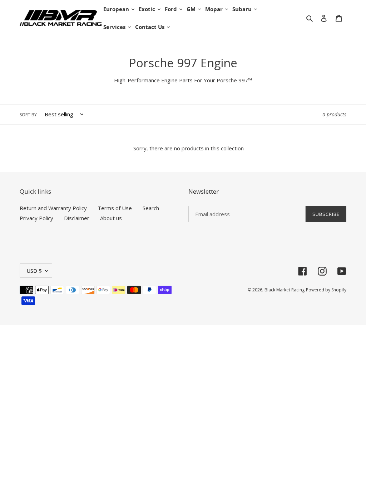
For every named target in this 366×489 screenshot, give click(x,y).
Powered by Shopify (326, 290)
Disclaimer (76, 218)
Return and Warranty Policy (53, 208)
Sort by (28, 115)
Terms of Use (115, 208)
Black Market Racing (284, 290)
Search (151, 208)
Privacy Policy (36, 218)
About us (111, 218)
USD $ (34, 270)
